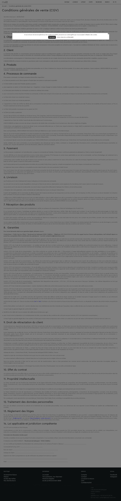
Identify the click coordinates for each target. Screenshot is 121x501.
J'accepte (52, 37)
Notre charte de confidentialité (65, 37)
